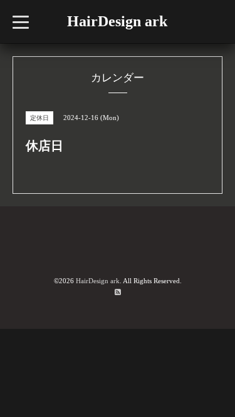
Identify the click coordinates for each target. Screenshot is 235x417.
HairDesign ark (117, 21)
